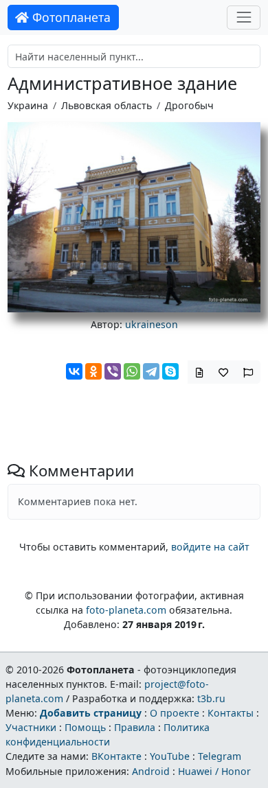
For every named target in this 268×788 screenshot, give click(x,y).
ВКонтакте (116, 756)
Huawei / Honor (214, 771)
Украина (28, 105)
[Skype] (170, 371)
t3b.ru (211, 698)
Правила (134, 727)
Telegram (219, 756)
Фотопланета (70, 17)
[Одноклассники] (93, 371)
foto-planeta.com (126, 609)
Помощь (85, 727)
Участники (30, 727)
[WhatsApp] (132, 371)
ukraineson (151, 324)
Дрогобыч (189, 105)
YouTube (170, 756)
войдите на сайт (210, 546)
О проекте (174, 712)
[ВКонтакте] (74, 371)
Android (151, 771)
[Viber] (112, 371)
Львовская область (106, 105)
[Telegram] (151, 371)
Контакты (231, 712)
